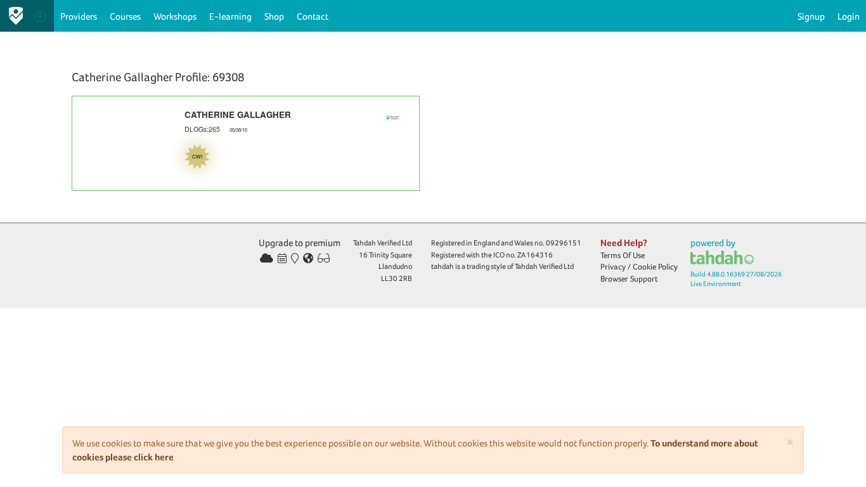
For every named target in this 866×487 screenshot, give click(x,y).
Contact (312, 16)
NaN (103, 184)
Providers (78, 16)
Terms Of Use (622, 255)
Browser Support (629, 278)
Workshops (175, 16)
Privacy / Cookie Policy (639, 266)
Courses (125, 16)
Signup (811, 16)
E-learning (230, 16)
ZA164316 (535, 254)
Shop (274, 16)
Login (848, 16)
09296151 (563, 242)
